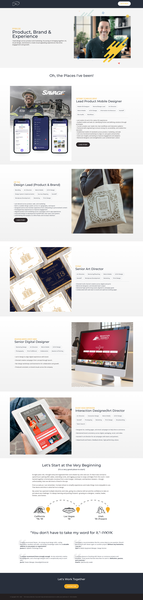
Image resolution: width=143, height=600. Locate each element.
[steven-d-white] (16, 2)
